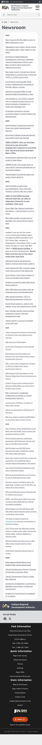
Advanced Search (20, 660)
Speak (19, 719)
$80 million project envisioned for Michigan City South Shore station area (19, 221)
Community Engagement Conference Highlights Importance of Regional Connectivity (20, 586)
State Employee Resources (20, 676)
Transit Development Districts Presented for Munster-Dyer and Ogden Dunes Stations (20, 335)
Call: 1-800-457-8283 (20, 643)
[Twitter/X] (10, 619)
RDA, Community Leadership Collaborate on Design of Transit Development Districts (18, 395)
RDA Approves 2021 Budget (15, 342)
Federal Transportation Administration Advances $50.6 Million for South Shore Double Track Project (19, 385)
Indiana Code (20, 697)
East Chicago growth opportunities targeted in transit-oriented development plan (19, 313)
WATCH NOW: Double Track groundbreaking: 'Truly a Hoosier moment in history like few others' (19, 189)
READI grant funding (21, 248)
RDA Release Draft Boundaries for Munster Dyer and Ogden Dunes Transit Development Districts (20, 356)
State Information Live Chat (20, 631)
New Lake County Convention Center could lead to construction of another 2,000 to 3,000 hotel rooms (21, 74)
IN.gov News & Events (20, 689)
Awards (20, 705)
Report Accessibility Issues (20, 725)
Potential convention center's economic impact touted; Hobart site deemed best (20, 114)
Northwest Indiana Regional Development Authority (21, 8)
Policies (20, 664)
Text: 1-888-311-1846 (20, 647)
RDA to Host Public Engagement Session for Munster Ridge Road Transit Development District (20, 366)
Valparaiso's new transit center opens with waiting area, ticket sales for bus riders (20, 49)
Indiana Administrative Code (20, 701)
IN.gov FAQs (20, 672)
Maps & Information (20, 684)
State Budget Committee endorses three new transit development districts (19, 128)
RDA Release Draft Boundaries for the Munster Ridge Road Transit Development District (20, 376)
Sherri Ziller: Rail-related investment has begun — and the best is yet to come (19, 211)
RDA (5, 22)
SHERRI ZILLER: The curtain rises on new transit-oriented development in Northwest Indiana (20, 167)
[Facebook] (5, 619)
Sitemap (20, 668)
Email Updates (20, 693)
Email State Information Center (20, 635)
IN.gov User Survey (20, 656)
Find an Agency (20, 639)
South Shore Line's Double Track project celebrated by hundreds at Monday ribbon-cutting (19, 84)
